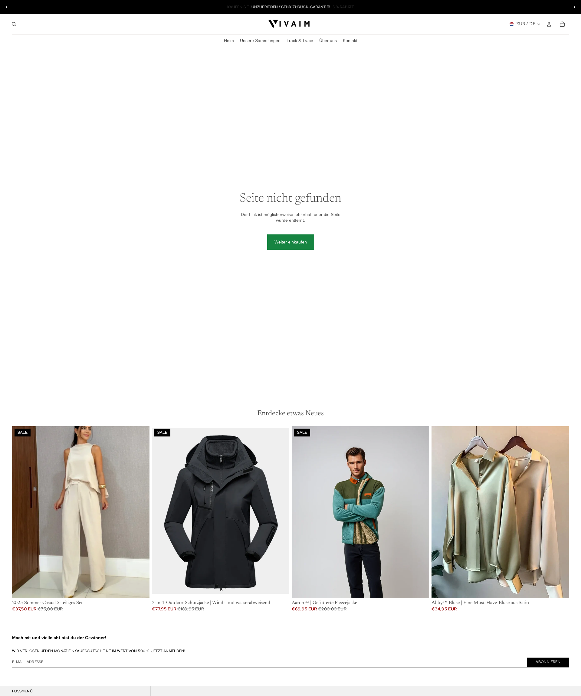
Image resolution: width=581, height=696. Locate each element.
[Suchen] (14, 24)
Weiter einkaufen (290, 242)
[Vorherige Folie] (6, 7)
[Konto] (549, 24)
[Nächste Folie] (574, 7)
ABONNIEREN (548, 661)
